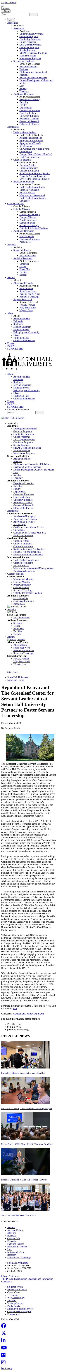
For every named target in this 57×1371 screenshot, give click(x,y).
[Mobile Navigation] (8, 8)
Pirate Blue (24, 269)
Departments (25, 107)
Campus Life (13, 1238)
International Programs (30, 58)
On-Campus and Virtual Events (34, 148)
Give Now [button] (12, 672)
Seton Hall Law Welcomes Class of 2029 (18, 1215)
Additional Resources (23, 94)
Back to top (6, 1368)
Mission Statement (22, 326)
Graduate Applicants (29, 190)
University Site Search (18, 409)
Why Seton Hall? (27, 307)
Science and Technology (19, 1257)
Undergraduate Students (24, 132)
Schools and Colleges (23, 61)
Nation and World (35, 1013)
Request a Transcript (29, 296)
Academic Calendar (28, 118)
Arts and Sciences (28, 66)
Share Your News (27, 291)
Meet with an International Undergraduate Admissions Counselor (32, 198)
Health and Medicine (17, 1246)
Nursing (23, 88)
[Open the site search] (2, 6)
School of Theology (29, 225)
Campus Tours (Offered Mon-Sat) (35, 154)
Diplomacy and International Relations (31, 464)
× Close (5, 11)
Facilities (23, 272)
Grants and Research (29, 121)
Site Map (11, 1300)
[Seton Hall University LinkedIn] (4, 1341)
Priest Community (28, 220)
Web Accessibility (15, 1297)
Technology (13, 1295)
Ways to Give (26, 310)
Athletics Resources (22, 258)
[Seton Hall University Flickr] (4, 1356)
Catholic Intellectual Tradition (33, 228)
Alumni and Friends (23, 283)
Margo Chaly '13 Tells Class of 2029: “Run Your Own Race (26, 1144)
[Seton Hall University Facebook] (4, 1326)
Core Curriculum (27, 113)
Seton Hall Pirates (22, 250)
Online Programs (27, 42)
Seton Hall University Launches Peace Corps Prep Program (26, 1108)
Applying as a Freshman (31, 140)
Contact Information (29, 170)
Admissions (13, 127)
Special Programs (27, 50)
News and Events (15, 680)
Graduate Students (22, 159)
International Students (23, 181)
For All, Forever (27, 305)
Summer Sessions (27, 55)
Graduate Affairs (27, 165)
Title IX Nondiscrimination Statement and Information (27, 1279)
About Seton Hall (21, 318)
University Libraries (29, 116)
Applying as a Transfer (30, 143)
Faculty (23, 105)
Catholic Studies (27, 222)
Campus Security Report (19, 1311)
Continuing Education (30, 39)
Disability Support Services (20, 1308)
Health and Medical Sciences (33, 77)
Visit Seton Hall (21, 337)
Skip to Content (8, 2)
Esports (23, 274)
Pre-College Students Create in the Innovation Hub (23, 1073)
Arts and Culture (15, 1230)
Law (21, 85)
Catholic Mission (15, 203)
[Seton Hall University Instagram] (4, 1363)
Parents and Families (17, 1289)
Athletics (11, 244)
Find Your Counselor (29, 157)
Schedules (24, 263)
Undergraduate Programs (31, 33)
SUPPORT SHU (15, 348)
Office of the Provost (29, 124)
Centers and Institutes (29, 110)
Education (12, 1241)
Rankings (17, 324)
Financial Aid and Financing (33, 176)
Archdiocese (25, 242)
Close (11, 20)
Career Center (14, 1292)
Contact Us (6, 1281)
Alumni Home (26, 288)
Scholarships (25, 146)
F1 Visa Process (27, 192)
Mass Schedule (26, 236)
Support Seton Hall (22, 299)
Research (11, 1255)
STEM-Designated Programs (33, 53)
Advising (23, 102)
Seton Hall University (17, 677)
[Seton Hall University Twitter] (4, 1334)
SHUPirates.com (27, 255)
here (15, 1008)
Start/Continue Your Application (34, 173)
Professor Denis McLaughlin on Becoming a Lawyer (24, 1180)
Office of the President (24, 340)
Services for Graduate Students (34, 179)
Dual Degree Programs (30, 44)
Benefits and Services (29, 294)
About (10, 313)
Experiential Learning (29, 99)
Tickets (22, 266)
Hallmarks (18, 321)
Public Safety (13, 1306)
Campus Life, (20, 1013)
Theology (24, 91)
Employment (13, 1314)
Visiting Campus (15, 1303)
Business (23, 69)
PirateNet (11, 346)
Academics (12, 22)
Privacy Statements (10, 1276)
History (17, 335)
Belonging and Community (26, 332)
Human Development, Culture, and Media (33, 469)
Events (10, 343)
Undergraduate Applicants (32, 187)
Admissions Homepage (30, 137)
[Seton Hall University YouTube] (5, 1348)
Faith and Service (15, 1244)
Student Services (21, 329)
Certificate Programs (29, 47)
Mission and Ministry (29, 214)
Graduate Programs (28, 36)
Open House (25, 151)
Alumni (11, 277)
